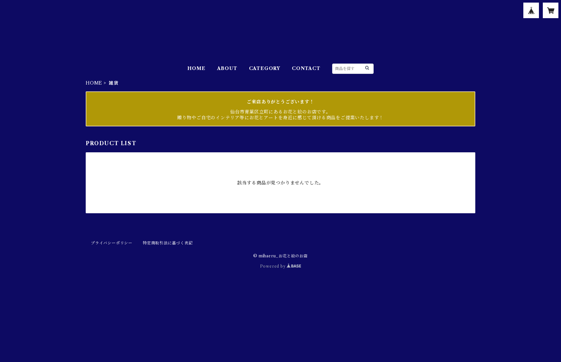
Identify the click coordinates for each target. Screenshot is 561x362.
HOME (196, 68)
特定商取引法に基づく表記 (168, 242)
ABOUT (227, 68)
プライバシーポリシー (111, 242)
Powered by (273, 266)
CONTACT (306, 68)
